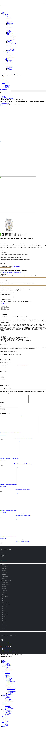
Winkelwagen (7, 87)
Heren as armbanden (13, 38)
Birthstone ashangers (10, 34)
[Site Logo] (11, 76)
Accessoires (4, 709)
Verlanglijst (7, 86)
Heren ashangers (12, 39)
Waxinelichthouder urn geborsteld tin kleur (23, 515)
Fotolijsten (8, 68)
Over (3, 78)
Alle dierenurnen (9, 60)
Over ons (6, 82)
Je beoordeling (3, 402)
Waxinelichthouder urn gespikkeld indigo (23, 489)
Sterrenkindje (9, 53)
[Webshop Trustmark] (2, 640)
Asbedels (8, 29)
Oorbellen (8, 41)
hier (16, 351)
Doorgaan (10, 656)
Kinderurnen (7, 51)
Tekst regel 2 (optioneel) (4, 280)
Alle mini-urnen (9, 21)
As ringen (8, 32)
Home (3, 12)
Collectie (4, 13)
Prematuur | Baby (8, 699)
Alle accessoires (9, 65)
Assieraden (6, 25)
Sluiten (1, 295)
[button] (3, 89)
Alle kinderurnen (9, 52)
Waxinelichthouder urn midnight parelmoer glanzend (23, 437)
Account (4, 84)
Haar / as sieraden (8, 690)
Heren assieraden (9, 35)
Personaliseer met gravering (5, 267)
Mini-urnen (6, 20)
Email (5, 303)
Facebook (2, 303)
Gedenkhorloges (9, 31)
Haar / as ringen (12, 49)
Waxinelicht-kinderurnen (11, 57)
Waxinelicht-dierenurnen (11, 62)
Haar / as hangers (12, 48)
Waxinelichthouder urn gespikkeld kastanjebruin (23, 463)
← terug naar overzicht (4, 103)
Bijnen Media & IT (8, 642)
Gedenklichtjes (9, 56)
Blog (6, 79)
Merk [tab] (3, 308)
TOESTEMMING (4, 287)
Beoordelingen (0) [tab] (5, 309)
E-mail (1, 406)
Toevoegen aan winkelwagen (5, 294)
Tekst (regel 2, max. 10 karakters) (6, 282)
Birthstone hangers (10, 66)
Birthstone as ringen (10, 33)
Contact (3, 83)
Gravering (2, 274)
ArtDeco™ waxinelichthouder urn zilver (23, 541)
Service (6, 80)
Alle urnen (8, 16)
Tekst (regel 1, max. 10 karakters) (6, 275)
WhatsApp (8, 303)
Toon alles (6, 14)
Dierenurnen (7, 59)
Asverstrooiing (9, 17)
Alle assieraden (9, 26)
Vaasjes (8, 70)
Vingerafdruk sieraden (10, 50)
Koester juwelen (9, 40)
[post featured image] (19, 432)
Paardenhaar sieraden (13, 44)
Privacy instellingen (5, 614)
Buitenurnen (7, 58)
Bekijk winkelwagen (3, 656)
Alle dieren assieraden (13, 43)
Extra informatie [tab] (5, 307)
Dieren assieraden (10, 42)
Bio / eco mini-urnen (10, 23)
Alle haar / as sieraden (13, 47)
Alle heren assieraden (11, 681)
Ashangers (8, 30)
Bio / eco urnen (8, 665)
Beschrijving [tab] (4, 306)
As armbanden (7, 673)
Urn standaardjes (10, 67)
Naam (1, 404)
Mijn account (7, 85)
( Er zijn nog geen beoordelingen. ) (5, 241)
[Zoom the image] (21, 550)
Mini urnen (4, 666)
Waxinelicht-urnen (10, 24)
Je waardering (3, 393)
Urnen (6, 15)
